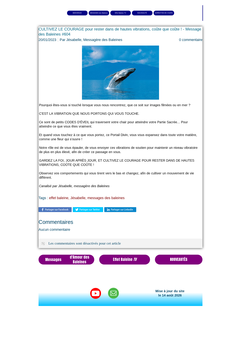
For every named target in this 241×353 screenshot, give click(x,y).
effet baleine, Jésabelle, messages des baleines (87, 198)
